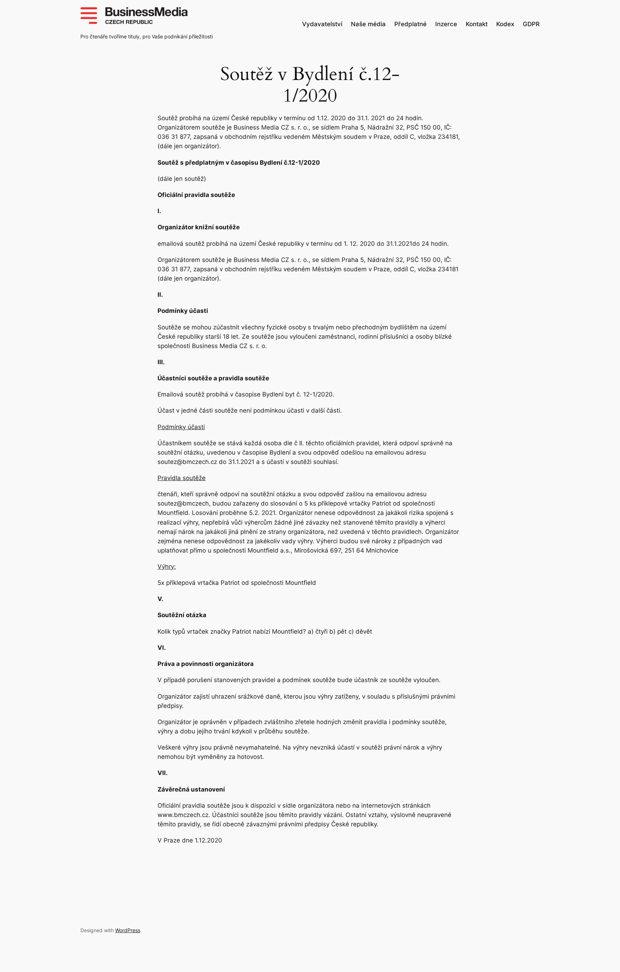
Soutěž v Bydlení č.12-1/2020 (310, 85)
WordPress (127, 930)
